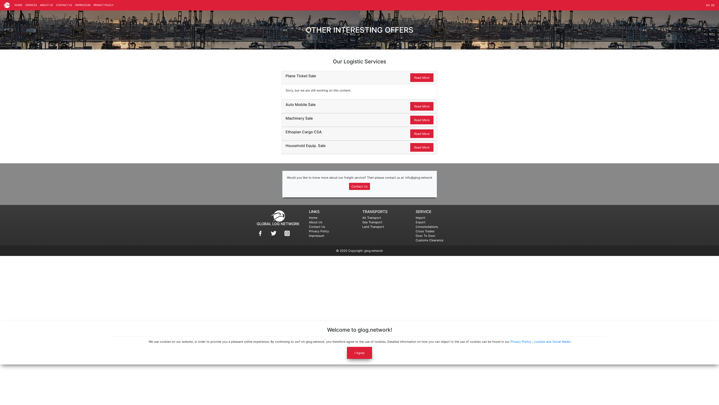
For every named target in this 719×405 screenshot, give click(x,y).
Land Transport (373, 227)
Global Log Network (278, 224)
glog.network (373, 251)
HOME (18, 5)
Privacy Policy (319, 231)
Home (313, 218)
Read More (422, 78)
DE (713, 5)
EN (708, 5)
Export (420, 222)
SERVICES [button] (31, 5)
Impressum (316, 236)
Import (420, 218)
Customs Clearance (429, 240)
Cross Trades (425, 231)
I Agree (359, 353)
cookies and (542, 342)
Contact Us (359, 186)
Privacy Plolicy (520, 342)
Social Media (561, 342)
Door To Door (425, 236)
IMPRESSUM (82, 5)
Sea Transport (372, 222)
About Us (315, 222)
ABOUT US (46, 5)
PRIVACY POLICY (103, 5)
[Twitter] (274, 233)
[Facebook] (260, 233)
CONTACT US (64, 5)
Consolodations (427, 227)
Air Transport (371, 218)
